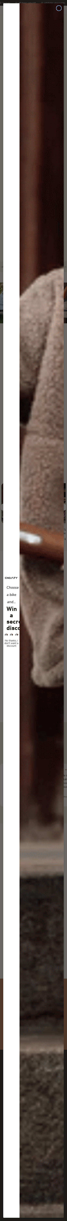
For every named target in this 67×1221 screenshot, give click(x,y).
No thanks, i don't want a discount (11, 643)
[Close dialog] (58, 8)
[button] (11, 634)
